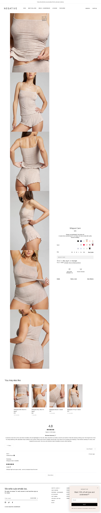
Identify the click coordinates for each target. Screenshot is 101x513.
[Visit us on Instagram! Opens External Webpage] (5, 502)
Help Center (55, 490)
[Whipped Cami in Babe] (90, 241)
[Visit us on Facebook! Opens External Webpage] (12, 502)
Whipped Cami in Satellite (12, 460)
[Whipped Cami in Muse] (81, 248)
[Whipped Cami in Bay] (84, 241)
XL (81, 252)
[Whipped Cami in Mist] (84, 248)
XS (72, 252)
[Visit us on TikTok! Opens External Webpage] (9, 502)
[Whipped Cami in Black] (78, 241)
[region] (50, 2)
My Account (55, 494)
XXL (84, 252)
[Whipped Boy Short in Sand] (39, 395)
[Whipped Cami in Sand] (93, 241)
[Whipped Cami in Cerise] (84, 245)
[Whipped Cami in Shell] (87, 245)
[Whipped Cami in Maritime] (78, 248)
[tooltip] (55, 435)
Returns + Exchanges (57, 492)
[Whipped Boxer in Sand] (57, 395)
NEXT (84, 504)
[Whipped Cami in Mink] (90, 245)
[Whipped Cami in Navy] (81, 241)
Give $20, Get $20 (56, 498)
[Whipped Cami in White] (78, 245)
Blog (53, 502)
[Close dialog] (97, 488)
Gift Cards (54, 496)
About (53, 500)
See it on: (44, 17)
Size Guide (91, 252)
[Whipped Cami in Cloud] (87, 248)
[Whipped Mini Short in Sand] (21, 395)
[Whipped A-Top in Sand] (75, 395)
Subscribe (33, 498)
